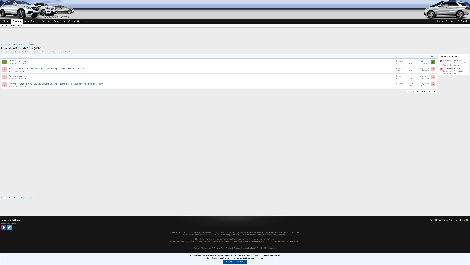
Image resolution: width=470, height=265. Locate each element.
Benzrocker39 (13, 71)
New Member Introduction (452, 65)
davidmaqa (12, 64)
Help (456, 220)
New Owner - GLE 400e (452, 61)
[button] (39, 21)
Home (6, 21)
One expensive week (18, 76)
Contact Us (59, 21)
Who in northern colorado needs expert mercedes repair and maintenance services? (47, 68)
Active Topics (30, 21)
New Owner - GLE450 (452, 69)
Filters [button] (432, 56)
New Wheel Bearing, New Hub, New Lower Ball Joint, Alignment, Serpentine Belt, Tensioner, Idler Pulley (56, 84)
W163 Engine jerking (18, 61)
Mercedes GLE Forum (11, 220)
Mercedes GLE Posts (449, 56)
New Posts (5, 25)
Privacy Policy (447, 220)
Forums (17, 21)
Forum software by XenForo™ (255, 248)
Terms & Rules (435, 220)
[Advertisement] (235, 36)
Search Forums (16, 25)
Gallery (45, 21)
